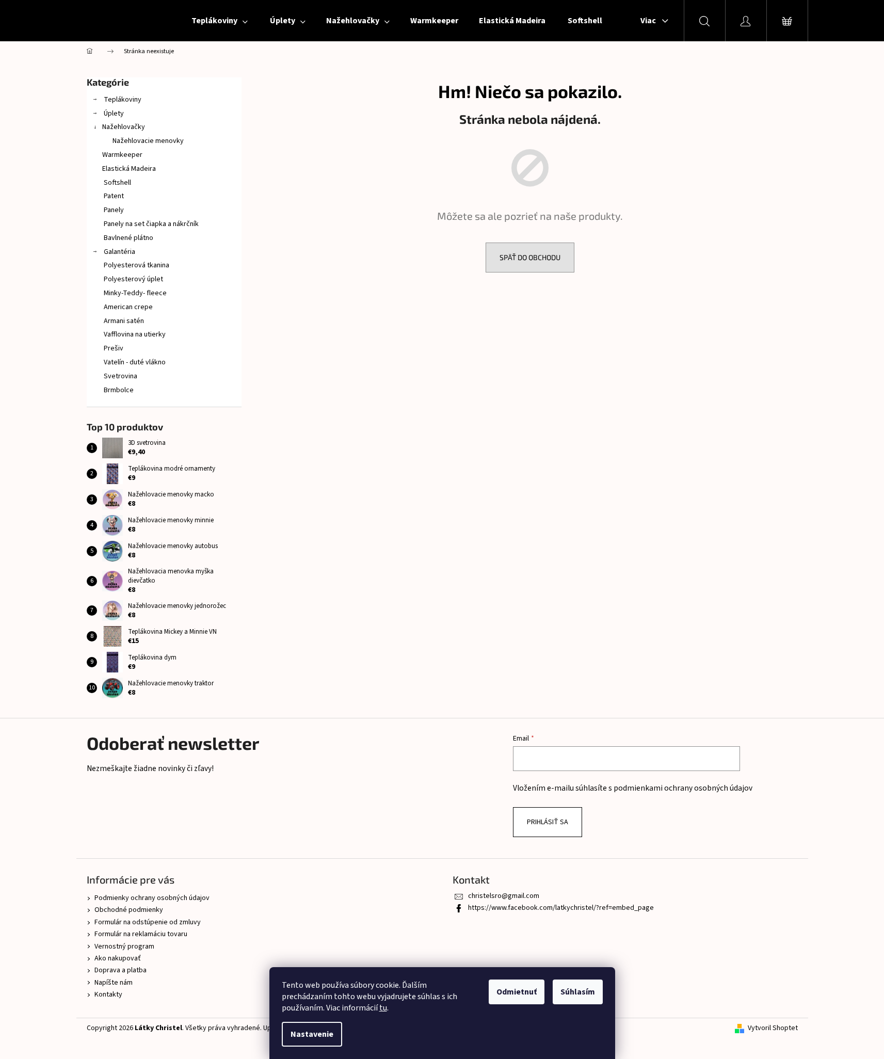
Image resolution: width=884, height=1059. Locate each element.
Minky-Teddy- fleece (134, 293)
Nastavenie (312, 1034)
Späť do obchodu (530, 257)
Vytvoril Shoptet (773, 1028)
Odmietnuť (516, 992)
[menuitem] (219, 20)
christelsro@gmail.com (503, 896)
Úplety (113, 113)
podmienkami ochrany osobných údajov (683, 788)
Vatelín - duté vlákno (134, 362)
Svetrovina (119, 376)
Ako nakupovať (117, 958)
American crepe (127, 307)
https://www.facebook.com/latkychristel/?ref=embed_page (561, 908)
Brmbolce (118, 390)
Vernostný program (124, 946)
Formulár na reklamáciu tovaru (140, 934)
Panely (113, 210)
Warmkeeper (122, 155)
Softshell (116, 183)
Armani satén (123, 321)
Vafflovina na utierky (134, 334)
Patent (113, 196)
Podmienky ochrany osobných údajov (152, 898)
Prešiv (112, 348)
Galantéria (118, 252)
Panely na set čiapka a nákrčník (150, 224)
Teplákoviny (121, 99)
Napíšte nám (113, 982)
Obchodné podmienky (128, 910)
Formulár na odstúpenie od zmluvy (147, 922)
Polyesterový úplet (132, 279)
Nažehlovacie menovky (148, 141)
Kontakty (108, 994)
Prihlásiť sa (547, 822)
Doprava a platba (120, 970)
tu (383, 1008)
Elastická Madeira (129, 169)
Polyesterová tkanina (135, 265)
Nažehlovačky (123, 127)
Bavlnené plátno (127, 238)
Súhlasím (577, 992)
